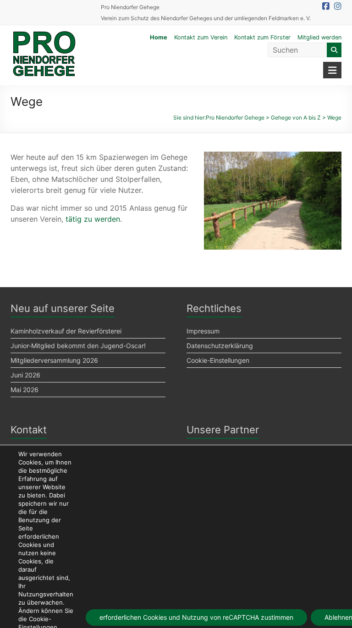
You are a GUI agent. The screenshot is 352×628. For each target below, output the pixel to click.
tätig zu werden (93, 219)
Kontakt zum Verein (200, 37)
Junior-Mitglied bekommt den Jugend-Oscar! (78, 345)
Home (158, 37)
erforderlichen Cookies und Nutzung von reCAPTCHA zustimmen (196, 617)
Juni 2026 (25, 375)
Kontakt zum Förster (262, 37)
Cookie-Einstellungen (218, 360)
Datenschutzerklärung (220, 345)
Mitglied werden (319, 37)
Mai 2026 (24, 389)
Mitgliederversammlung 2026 (54, 360)
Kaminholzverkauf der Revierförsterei (66, 331)
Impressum (203, 331)
